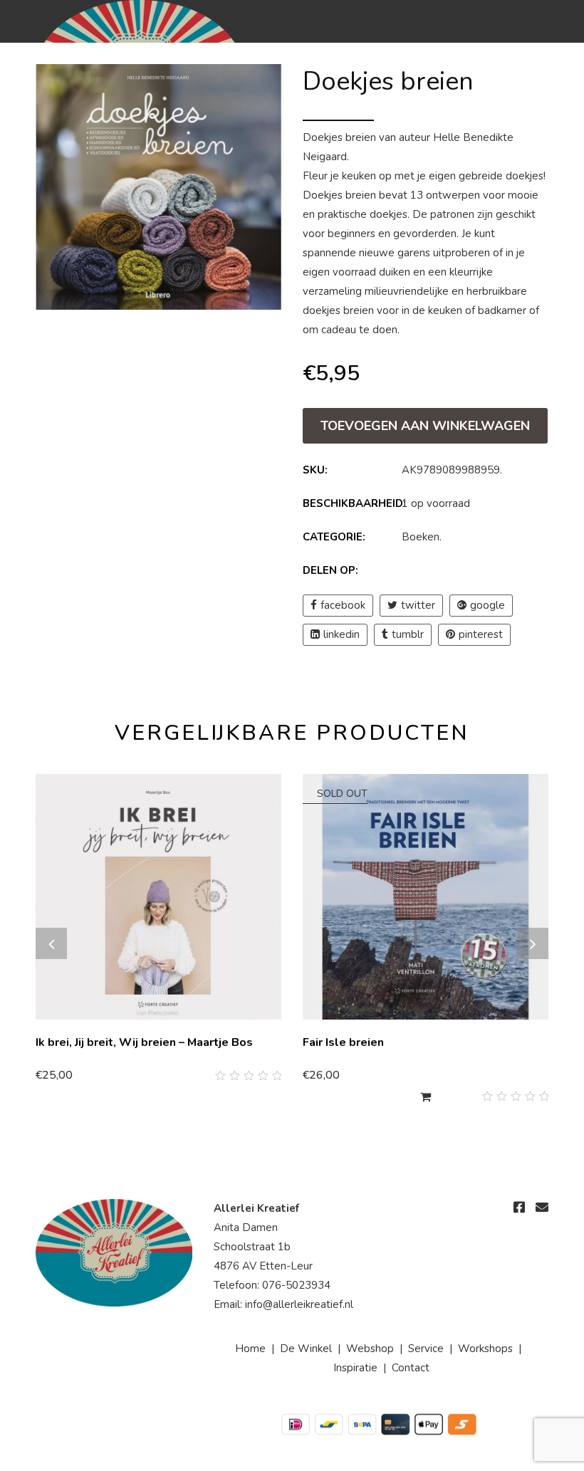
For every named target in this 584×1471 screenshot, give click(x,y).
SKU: (315, 470)
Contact (410, 1368)
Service (426, 1348)
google (487, 605)
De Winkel (306, 1348)
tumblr (408, 634)
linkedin (341, 634)
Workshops (485, 1348)
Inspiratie (355, 1368)
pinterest (481, 634)
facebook (342, 605)
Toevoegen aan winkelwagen (425, 425)
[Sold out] (425, 1096)
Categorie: (334, 537)
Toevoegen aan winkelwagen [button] (113, 1075)
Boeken (420, 537)
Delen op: (330, 570)
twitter (418, 605)
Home (250, 1348)
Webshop (370, 1348)
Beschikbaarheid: (351, 503)
